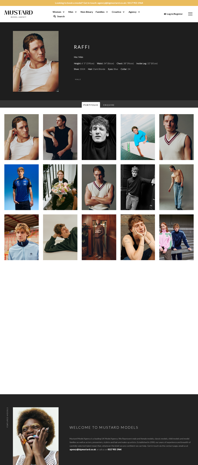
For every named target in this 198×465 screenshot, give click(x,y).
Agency (133, 11)
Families (100, 11)
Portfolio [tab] (90, 105)
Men (70, 11)
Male (78, 79)
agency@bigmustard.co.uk (111, 2)
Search (61, 16)
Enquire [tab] (109, 105)
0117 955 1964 (135, 2)
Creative (116, 11)
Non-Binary (87, 11)
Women (57, 11)
